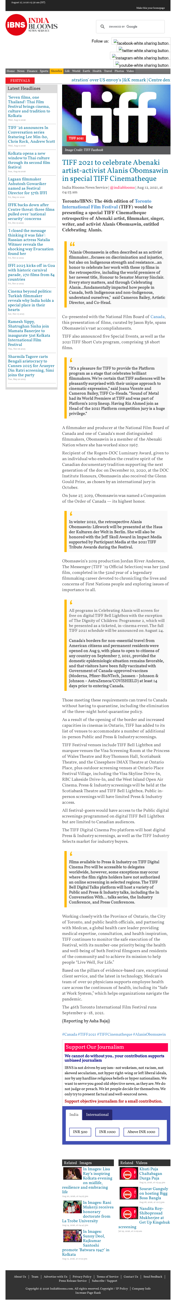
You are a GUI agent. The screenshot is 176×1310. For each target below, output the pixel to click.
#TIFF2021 (87, 1034)
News (21, 71)
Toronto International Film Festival (106, 203)
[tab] (74, 1115)
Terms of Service (107, 1277)
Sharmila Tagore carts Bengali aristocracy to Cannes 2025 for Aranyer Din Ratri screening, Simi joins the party (31, 366)
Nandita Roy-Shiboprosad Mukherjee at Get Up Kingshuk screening (144, 1218)
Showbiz (56, 71)
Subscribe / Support (104, 1281)
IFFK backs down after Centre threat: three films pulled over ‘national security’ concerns (31, 212)
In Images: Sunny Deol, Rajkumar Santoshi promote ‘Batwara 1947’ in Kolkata (86, 1243)
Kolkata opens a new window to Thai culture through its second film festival (29, 160)
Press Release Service (73, 1281)
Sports (44, 71)
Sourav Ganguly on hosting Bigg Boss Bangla (153, 1193)
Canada (158, 317)
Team (34, 1277)
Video (130, 71)
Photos (119, 71)
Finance (32, 71)
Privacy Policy (82, 1277)
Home (11, 71)
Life (67, 71)
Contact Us (131, 1277)
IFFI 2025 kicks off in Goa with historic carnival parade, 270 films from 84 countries (31, 272)
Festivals (20, 80)
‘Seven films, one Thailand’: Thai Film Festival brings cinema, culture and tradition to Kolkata (29, 107)
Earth (86, 71)
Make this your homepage (150, 8)
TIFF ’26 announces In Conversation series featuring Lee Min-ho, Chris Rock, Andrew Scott (31, 135)
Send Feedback (152, 1277)
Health (97, 71)
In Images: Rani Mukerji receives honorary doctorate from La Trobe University (88, 1212)
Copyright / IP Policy (114, 1289)
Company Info (141, 1289)
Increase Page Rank (88, 1293)
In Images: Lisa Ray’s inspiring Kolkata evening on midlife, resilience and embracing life (87, 1180)
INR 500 (80, 1132)
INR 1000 (107, 1132)
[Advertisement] (32, 537)
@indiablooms (122, 187)
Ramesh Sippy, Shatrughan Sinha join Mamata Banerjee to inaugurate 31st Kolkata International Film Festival (29, 333)
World (76, 71)
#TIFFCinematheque (114, 1034)
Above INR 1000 (141, 1132)
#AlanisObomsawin (149, 1034)
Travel (108, 71)
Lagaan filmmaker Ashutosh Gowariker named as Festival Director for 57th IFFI (27, 186)
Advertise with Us (55, 1277)
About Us (20, 1277)
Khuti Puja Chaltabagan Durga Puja (150, 1173)
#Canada (69, 1034)
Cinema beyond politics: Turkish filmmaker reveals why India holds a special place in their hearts (31, 301)
